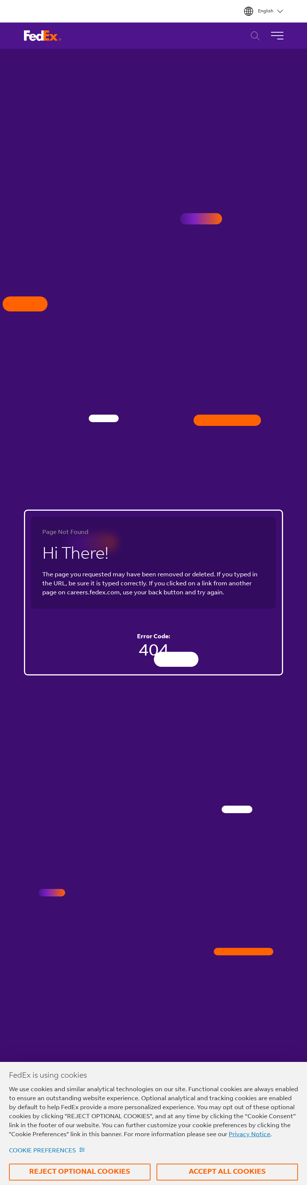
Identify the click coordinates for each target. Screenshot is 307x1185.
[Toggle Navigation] (277, 35)
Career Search (253, 36)
